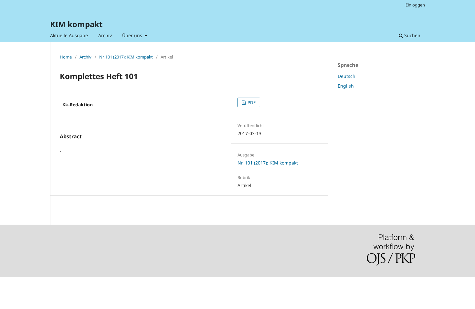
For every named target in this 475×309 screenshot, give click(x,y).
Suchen (411, 35)
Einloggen (415, 5)
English (346, 86)
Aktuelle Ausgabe (69, 35)
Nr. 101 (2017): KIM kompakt (126, 57)
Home (66, 57)
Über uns (132, 35)
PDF (251, 102)
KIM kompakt (76, 24)
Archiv (105, 35)
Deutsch (346, 76)
